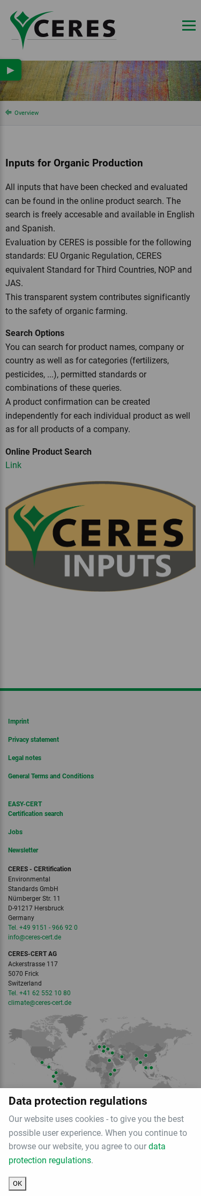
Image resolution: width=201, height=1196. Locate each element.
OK (17, 1183)
